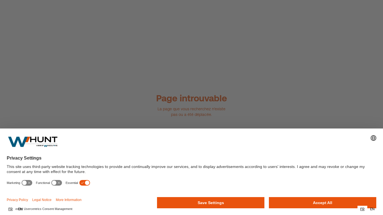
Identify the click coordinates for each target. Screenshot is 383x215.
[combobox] (10, 209)
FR (10, 209)
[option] (20, 209)
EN (20, 209)
